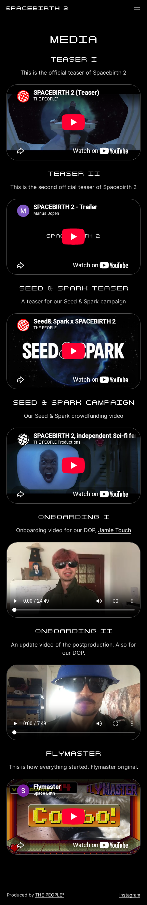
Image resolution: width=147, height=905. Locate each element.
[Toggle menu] (137, 8)
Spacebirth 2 (37, 8)
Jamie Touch (114, 530)
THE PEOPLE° (49, 895)
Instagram (129, 895)
